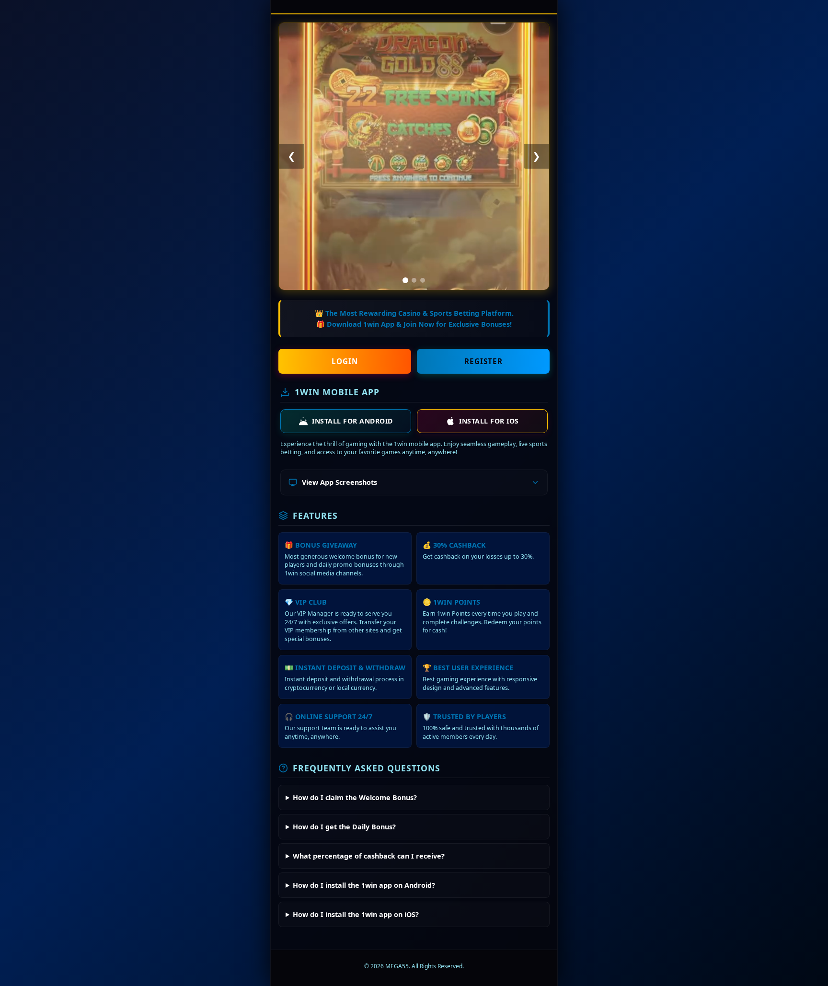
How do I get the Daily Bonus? (344, 826)
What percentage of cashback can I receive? (369, 855)
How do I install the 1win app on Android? (364, 885)
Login (345, 361)
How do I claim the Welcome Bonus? (355, 797)
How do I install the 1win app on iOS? (356, 914)
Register (483, 361)
